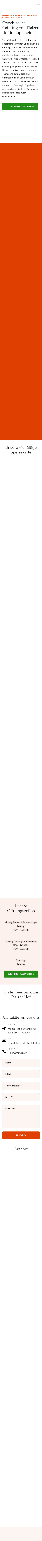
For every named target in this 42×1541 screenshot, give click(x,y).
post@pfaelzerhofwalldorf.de (24, 1043)
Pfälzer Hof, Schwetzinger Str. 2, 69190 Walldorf (22, 1030)
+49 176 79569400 (17, 1053)
